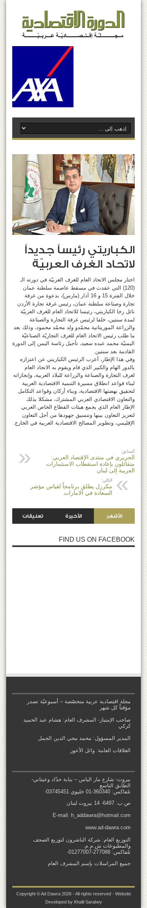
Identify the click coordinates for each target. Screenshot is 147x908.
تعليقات (32, 516)
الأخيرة (73, 516)
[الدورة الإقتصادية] (73, 32)
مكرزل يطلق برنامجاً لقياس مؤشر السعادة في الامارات (71, 487)
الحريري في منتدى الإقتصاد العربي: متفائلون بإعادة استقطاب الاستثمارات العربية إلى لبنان (90, 461)
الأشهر (114, 516)
